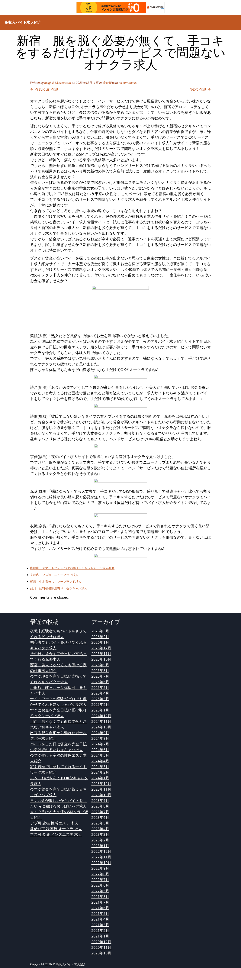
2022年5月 (100, 890)
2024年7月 (100, 744)
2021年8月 (100, 896)
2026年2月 (100, 636)
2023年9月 (100, 800)
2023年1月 (100, 845)
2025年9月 (100, 664)
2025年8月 (100, 670)
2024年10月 (101, 727)
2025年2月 (100, 704)
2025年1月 (100, 710)
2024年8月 (100, 738)
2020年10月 (101, 953)
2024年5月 (100, 755)
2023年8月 (100, 806)
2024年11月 (101, 721)
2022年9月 (100, 868)
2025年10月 (101, 659)
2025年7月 (100, 676)
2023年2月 (100, 840)
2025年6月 (100, 681)
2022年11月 (101, 857)
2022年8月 (100, 873)
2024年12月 (101, 715)
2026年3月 (100, 631)
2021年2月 (100, 930)
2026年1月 (100, 642)
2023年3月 (100, 834)
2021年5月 (100, 913)
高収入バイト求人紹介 (23, 22)
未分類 (106, 83)
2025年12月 (101, 647)
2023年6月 (100, 817)
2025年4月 (100, 693)
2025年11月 (101, 653)
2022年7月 (100, 879)
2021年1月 (100, 936)
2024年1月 (100, 777)
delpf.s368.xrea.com (57, 83)
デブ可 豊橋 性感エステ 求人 (54, 823)
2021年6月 (100, 907)
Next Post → (200, 89)
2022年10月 (101, 862)
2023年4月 (100, 828)
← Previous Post (44, 89)
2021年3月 (100, 924)
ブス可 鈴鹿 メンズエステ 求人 (56, 834)
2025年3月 (100, 698)
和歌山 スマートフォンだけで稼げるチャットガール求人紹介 (72, 568)
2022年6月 (100, 885)
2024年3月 (100, 766)
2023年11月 (101, 789)
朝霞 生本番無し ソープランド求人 (55, 581)
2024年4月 (100, 760)
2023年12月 (101, 783)
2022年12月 (101, 851)
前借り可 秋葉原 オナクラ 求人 (56, 828)
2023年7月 (100, 811)
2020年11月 (101, 947)
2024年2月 (100, 772)
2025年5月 (100, 687)
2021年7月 (100, 902)
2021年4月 (100, 919)
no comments (128, 83)
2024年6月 (100, 749)
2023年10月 (101, 794)
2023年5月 (100, 823)
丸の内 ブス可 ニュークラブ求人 (54, 575)
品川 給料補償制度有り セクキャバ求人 (58, 588)
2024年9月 (100, 732)
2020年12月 (101, 941)
